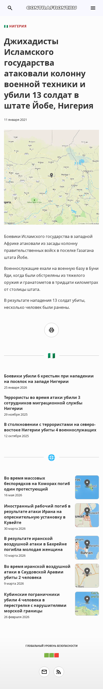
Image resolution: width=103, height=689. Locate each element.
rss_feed (59, 671)
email (44, 671)
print (51, 330)
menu (93, 7)
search (10, 7)
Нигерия (15, 26)
